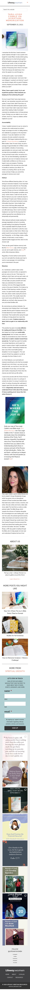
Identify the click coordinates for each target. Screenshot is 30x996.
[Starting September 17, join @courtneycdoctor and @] (15, 800)
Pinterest (15, 960)
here (10, 459)
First (5, 699)
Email (8, 711)
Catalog (21, 974)
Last (5, 707)
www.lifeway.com (15, 986)
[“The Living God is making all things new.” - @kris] (15, 933)
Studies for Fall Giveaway (15, 636)
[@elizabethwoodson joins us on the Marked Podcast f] (15, 827)
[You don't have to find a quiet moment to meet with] (15, 747)
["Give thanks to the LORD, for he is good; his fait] (15, 853)
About (14, 974)
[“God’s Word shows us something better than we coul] (15, 880)
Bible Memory (10, 248)
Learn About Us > (15, 579)
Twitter (15, 956)
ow (16, 949)
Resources (19, 977)
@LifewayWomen (15, 951)
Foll (13, 949)
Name (8, 691)
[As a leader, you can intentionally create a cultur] (15, 774)
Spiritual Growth (15, 671)
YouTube (15, 962)
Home (7, 974)
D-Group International (12, 141)
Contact (10, 977)
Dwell (22, 250)
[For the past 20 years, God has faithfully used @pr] (15, 906)
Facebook (15, 958)
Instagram (15, 954)
